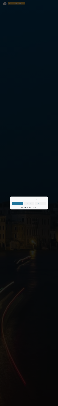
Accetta (17, 203)
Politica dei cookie (24, 207)
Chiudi (29, 203)
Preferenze (40, 203)
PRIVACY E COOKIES (32, 207)
